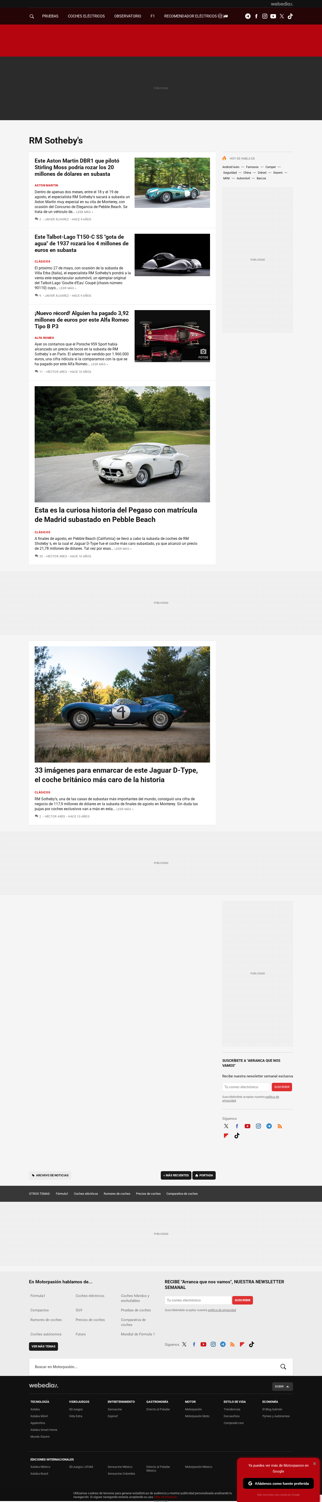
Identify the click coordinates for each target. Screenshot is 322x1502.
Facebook (256, 16)
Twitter (282, 16)
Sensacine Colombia (121, 1473)
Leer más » (84, 212)
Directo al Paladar (158, 1409)
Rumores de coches (117, 1193)
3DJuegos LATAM (81, 1467)
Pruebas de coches (136, 1310)
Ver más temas (43, 1346)
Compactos (39, 1310)
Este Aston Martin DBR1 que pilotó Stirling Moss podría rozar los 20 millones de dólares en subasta (77, 167)
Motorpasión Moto (197, 1416)
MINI (226, 178)
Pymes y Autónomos (276, 1416)
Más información (165, 1497)
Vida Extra (75, 1416)
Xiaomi (277, 172)
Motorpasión (193, 1409)
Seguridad (230, 172)
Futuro (81, 1334)
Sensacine (115, 1409)
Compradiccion (234, 1423)
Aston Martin (46, 185)
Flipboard (226, 1135)
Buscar (283, 1367)
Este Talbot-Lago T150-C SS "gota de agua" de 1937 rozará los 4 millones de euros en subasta (81, 243)
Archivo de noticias (52, 1175)
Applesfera (37, 1423)
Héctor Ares (56, 371)
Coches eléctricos (86, 1193)
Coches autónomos (46, 1334)
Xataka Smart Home (43, 1430)
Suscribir (281, 1087)
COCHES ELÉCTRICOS (86, 16)
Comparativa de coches (182, 1193)
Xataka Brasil (39, 1473)
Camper (270, 167)
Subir (279, 1386)
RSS (280, 1125)
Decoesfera (231, 1416)
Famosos (252, 167)
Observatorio (127, 16)
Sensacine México (120, 1467)
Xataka (35, 1409)
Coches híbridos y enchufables (135, 1298)
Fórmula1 (62, 1193)
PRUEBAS (50, 16)
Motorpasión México (198, 1467)
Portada (206, 1175)
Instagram (265, 16)
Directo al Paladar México (158, 1468)
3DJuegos (76, 1409)
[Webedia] (282, 4)
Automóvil (243, 178)
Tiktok (290, 16)
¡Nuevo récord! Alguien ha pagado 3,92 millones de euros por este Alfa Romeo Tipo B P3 (82, 320)
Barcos (261, 178)
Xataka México (40, 1467)
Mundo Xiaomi (40, 1436)
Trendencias (232, 1409)
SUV (79, 1310)
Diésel (262, 172)
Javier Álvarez (57, 219)
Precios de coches (148, 1193)
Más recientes (176, 1175)
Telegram (248, 16)
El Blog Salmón (272, 1409)
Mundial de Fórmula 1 (138, 1334)
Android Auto (230, 167)
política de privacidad (222, 1310)
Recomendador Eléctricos (191, 16)
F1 (153, 16)
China (247, 172)
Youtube (273, 16)
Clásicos (42, 261)
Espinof (113, 1416)
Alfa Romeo (44, 338)
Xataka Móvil (39, 1416)
